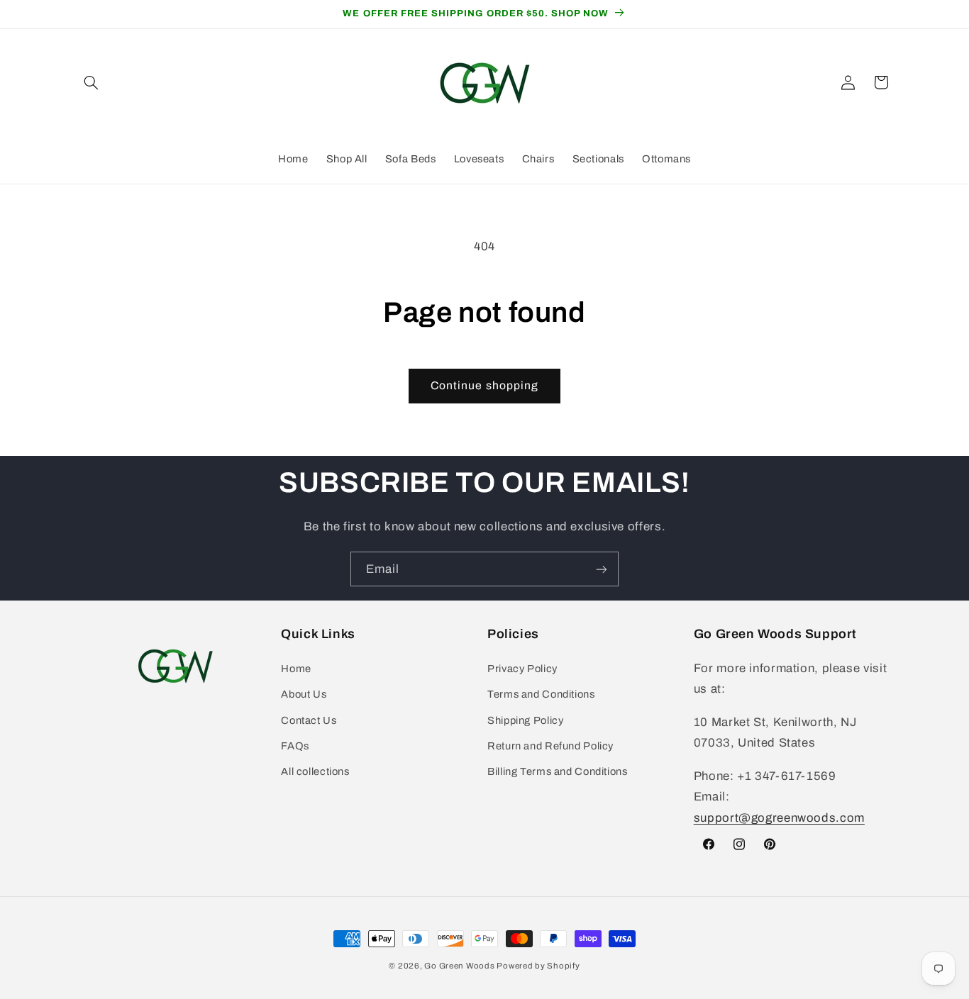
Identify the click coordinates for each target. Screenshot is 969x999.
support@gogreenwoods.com (779, 818)
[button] (91, 82)
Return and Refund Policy (550, 746)
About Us (303, 694)
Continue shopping (484, 385)
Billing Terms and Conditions (557, 771)
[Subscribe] (601, 569)
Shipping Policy (525, 720)
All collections (315, 771)
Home (296, 668)
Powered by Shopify (538, 965)
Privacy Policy (522, 668)
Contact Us (308, 720)
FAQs (295, 746)
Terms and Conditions (541, 694)
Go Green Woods (460, 965)
